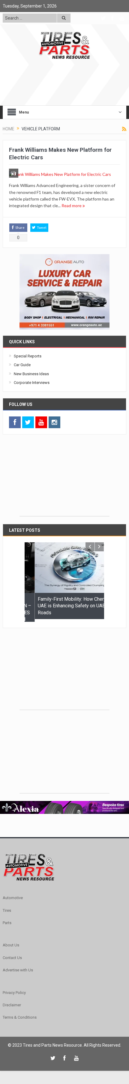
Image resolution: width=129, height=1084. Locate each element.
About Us (11, 942)
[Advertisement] (65, 478)
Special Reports (27, 356)
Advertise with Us (18, 967)
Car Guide (22, 365)
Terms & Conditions (20, 1014)
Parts (7, 920)
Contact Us (12, 955)
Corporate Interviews (32, 382)
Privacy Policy (14, 989)
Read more (72, 205)
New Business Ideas (31, 374)
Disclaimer (12, 1002)
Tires (7, 907)
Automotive (13, 895)
